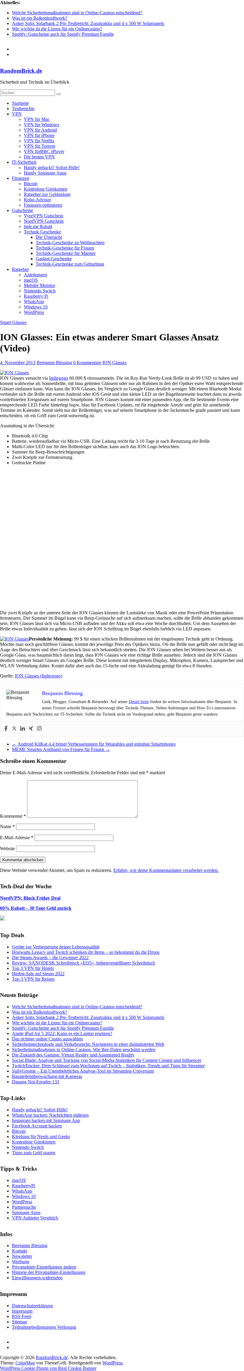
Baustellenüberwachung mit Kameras (47, 1076)
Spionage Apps (26, 1212)
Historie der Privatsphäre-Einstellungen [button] (48, 1272)
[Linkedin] (22, 729)
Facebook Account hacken (37, 1125)
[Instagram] (39, 729)
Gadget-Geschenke (54, 258)
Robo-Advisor (37, 199)
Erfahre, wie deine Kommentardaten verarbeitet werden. (166, 870)
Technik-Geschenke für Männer (66, 253)
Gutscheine (22, 210)
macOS (31, 280)
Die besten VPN (39, 156)
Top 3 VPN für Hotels (33, 968)
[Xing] (31, 729)
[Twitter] (14, 729)
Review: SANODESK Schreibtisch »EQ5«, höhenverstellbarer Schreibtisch (83, 962)
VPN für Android (40, 130)
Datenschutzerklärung (32, 1305)
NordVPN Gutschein (44, 221)
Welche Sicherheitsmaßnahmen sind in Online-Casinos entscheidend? (77, 12)
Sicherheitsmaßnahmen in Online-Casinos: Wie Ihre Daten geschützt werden (83, 1049)
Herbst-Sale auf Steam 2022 (38, 973)
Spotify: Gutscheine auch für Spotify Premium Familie (63, 34)
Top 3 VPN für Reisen (33, 978)
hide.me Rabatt (38, 226)
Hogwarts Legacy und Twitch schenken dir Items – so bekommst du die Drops (85, 952)
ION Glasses (114, 362)
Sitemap (19, 1321)
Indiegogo (58, 378)
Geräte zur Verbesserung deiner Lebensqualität (55, 946)
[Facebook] (6, 729)
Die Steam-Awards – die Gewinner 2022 (50, 957)
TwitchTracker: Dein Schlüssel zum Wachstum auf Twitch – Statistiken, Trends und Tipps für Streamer (108, 1065)
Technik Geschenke (42, 231)
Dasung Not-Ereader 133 (35, 1081)
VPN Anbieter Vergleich (35, 1217)
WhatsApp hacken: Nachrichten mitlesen (50, 1115)
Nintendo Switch (40, 290)
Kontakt (19, 1250)
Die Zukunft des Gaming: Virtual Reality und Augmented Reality (73, 1054)
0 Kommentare (87, 362)
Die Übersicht (49, 237)
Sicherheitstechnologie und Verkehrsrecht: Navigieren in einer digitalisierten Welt (88, 1044)
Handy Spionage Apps (45, 172)
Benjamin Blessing (55, 362)
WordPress (34, 312)
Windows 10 (36, 306)
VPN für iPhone (39, 135)
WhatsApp (34, 301)
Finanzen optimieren (43, 205)
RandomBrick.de (21, 71)
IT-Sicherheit (24, 162)
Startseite (20, 103)
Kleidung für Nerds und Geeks (41, 1136)
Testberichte (23, 108)
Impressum (22, 1311)
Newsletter (22, 1256)
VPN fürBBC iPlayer (44, 151)
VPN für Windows (41, 124)
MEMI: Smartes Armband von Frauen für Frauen (61, 749)
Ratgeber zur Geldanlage (47, 194)
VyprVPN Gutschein (43, 215)
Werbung (20, 1261)
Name (7, 826)
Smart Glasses (13, 322)
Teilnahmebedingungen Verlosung (44, 1327)
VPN (17, 113)
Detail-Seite (139, 701)
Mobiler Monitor (39, 285)
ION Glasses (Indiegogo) (38, 675)
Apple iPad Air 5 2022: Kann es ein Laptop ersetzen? (62, 1033)
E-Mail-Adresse (16, 837)
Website (7, 848)
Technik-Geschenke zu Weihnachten (70, 242)
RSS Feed (21, 1316)
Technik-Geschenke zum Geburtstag (70, 264)
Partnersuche (24, 1207)
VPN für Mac (37, 119)
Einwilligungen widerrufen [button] (37, 1277)
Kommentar (13, 816)
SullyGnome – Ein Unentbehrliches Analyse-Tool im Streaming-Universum (83, 1071)
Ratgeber (20, 269)
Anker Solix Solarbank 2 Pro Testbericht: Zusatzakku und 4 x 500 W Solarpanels (88, 23)
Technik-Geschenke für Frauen (65, 247)
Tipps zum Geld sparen (33, 1152)
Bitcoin (30, 183)
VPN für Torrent (39, 146)
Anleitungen (35, 274)
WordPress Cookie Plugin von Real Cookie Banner (48, 1368)
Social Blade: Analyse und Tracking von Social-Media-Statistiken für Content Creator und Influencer (106, 1060)
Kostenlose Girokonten (45, 188)
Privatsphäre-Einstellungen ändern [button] (44, 1266)
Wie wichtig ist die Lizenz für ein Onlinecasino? (57, 28)
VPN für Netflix (39, 140)
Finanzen (20, 178)
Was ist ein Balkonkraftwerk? (39, 18)
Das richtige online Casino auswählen (47, 1038)
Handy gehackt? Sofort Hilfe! (51, 167)
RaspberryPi (23, 1185)
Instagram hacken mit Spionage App (46, 1120)
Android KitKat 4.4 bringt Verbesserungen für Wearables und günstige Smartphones (94, 744)
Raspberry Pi (36, 296)
